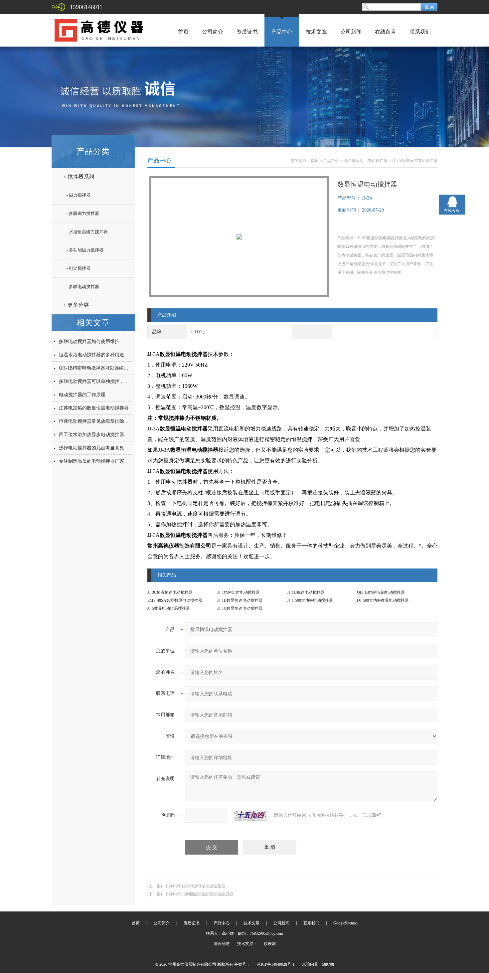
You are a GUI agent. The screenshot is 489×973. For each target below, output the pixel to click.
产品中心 (281, 32)
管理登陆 (222, 943)
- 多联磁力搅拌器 (83, 213)
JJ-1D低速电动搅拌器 (306, 592)
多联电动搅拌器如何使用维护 (89, 341)
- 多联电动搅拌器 (83, 286)
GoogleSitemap (345, 923)
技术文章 (316, 32)
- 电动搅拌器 (78, 268)
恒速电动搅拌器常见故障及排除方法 (96, 421)
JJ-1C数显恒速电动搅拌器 (239, 608)
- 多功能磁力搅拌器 (85, 249)
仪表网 (270, 943)
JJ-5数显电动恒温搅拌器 (168, 608)
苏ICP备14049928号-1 (275, 964)
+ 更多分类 (76, 305)
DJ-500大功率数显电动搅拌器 (383, 600)
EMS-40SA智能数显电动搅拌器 (174, 600)
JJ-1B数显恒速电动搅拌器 (239, 600)
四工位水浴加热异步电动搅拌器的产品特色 (103, 434)
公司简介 (212, 32)
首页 (183, 32)
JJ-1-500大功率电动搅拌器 (310, 600)
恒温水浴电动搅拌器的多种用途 (91, 354)
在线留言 (385, 32)
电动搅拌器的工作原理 (82, 394)
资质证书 (247, 32)
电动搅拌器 (378, 160)
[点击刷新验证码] (250, 815)
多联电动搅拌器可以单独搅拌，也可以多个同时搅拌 (112, 381)
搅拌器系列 (353, 160)
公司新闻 (351, 32)
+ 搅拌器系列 (78, 177)
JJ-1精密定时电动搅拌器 (238, 592)
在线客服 (452, 210)
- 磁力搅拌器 (78, 195)
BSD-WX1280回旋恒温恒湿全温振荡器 (200, 894)
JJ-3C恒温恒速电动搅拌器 (170, 592)
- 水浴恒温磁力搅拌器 (87, 231)
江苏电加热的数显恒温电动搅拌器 (94, 407)
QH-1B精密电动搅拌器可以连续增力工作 (100, 368)
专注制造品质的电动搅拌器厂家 (91, 461)
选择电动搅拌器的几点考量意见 (91, 447)
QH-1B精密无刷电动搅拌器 (381, 592)
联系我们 (420, 32)
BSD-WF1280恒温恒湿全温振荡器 (195, 886)
